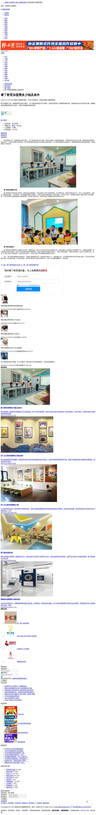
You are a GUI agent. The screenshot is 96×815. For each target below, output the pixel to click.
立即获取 (4, 799)
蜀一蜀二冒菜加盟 (23, 623)
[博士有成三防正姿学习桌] (10, 636)
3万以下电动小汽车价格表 (13, 700)
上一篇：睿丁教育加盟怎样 (30, 265)
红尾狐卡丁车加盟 (23, 649)
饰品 (6, 32)
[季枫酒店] (10, 661)
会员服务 (11, 803)
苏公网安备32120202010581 (82, 807)
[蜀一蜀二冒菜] (10, 623)
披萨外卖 (9, 771)
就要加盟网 (8, 84)
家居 (6, 28)
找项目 (6, 2)
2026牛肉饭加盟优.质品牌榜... (14, 751)
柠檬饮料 (9, 785)
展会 (17, 2)
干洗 (6, 36)
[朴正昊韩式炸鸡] (11, 732)
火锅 (6, 58)
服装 (6, 22)
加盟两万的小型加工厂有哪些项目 (15, 686)
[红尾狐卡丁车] (10, 649)
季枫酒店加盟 (21, 661)
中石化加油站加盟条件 (12, 696)
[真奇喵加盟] (11, 742)
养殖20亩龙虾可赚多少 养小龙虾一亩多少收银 (19, 694)
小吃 (6, 60)
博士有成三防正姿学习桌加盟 (27, 636)
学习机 (19, 125)
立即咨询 (28, 289)
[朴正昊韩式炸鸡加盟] (47, 49)
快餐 (6, 66)
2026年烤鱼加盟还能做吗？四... (14, 753)
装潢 (6, 76)
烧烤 (6, 68)
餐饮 (6, 20)
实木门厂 (9, 773)
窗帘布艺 (9, 787)
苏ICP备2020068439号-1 (63, 807)
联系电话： (8, 281)
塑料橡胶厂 (10, 781)
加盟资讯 (12, 2)
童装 (6, 72)
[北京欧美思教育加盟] (11, 723)
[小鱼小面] (11, 714)
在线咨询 (4, 137)
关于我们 (4, 803)
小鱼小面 (21, 714)
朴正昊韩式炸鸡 (23, 732)
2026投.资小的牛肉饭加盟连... (14, 749)
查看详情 (4, 133)
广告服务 (39, 803)
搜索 (3, 53)
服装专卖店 (10, 775)
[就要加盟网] (5, 9)
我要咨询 (4, 135)
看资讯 (6, 15)
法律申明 (18, 803)
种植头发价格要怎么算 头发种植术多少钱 (18, 688)
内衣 (6, 70)
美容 (6, 26)
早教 (6, 78)
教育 (6, 30)
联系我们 (32, 803)
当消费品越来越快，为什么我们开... (16, 757)
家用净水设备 (10, 769)
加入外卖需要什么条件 (12, 698)
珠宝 (6, 38)
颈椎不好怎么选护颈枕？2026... (14, 762)
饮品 (6, 62)
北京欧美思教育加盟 (24, 723)
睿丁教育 (7, 88)
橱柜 (6, 74)
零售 (6, 34)
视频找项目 (23, 2)
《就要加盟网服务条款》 (33, 285)
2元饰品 (9, 783)
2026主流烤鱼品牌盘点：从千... (14, 755)
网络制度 (46, 803)
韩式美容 (9, 777)
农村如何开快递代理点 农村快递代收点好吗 (18, 690)
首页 (6, 18)
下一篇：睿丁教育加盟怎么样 (10, 265)
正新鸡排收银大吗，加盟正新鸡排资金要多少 (19, 692)
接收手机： (4, 673)
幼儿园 (6, 80)
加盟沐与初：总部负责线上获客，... (16, 760)
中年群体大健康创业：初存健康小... (16, 759)
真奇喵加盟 (21, 742)
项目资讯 (7, 86)
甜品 (6, 64)
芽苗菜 (8, 779)
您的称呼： (8, 276)
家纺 (6, 24)
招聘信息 (25, 803)
